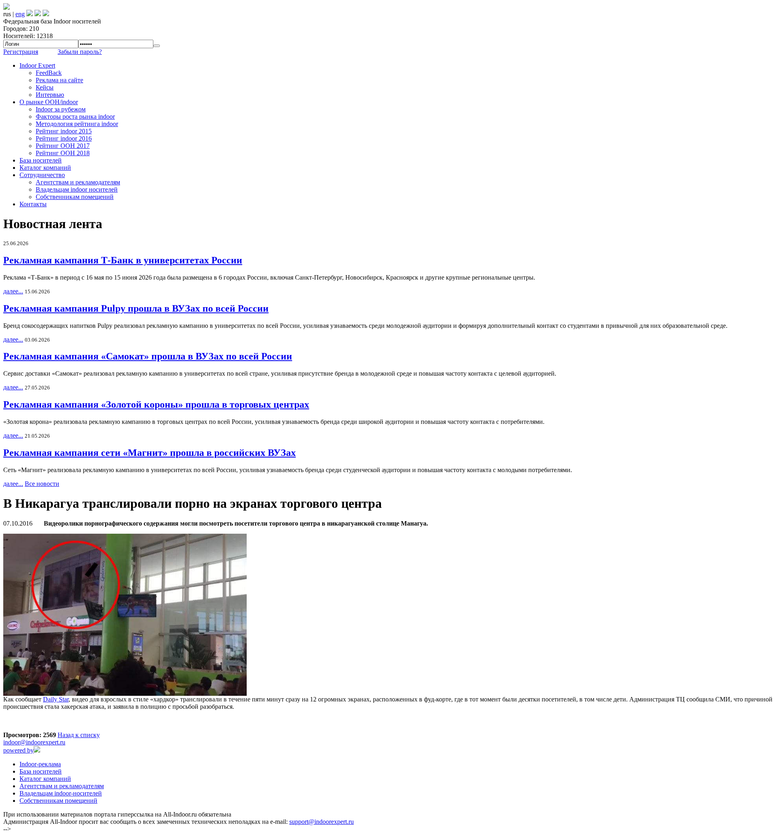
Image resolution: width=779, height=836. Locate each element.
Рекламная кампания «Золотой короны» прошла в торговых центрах (156, 404)
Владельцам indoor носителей (77, 189)
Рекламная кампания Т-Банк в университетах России (122, 260)
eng (20, 14)
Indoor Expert (37, 65)
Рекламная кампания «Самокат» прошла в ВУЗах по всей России (147, 356)
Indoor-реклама (40, 764)
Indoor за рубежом (61, 109)
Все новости (42, 483)
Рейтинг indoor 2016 (64, 138)
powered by (18, 750)
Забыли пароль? (80, 51)
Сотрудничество (42, 174)
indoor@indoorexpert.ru (34, 742)
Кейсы (45, 87)
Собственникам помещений (75, 196)
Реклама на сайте (59, 80)
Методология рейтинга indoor (77, 123)
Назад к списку (79, 734)
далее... (13, 291)
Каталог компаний (45, 167)
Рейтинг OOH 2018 (63, 153)
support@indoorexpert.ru (321, 821)
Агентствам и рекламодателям (78, 182)
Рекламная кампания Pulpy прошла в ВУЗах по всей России (136, 308)
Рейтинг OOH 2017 (63, 145)
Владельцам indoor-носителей (60, 793)
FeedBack (49, 72)
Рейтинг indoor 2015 (64, 131)
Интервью (50, 94)
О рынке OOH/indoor (48, 101)
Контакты (33, 204)
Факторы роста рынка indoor (75, 116)
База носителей (40, 160)
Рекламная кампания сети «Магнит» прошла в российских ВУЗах (149, 452)
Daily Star (56, 699)
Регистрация (20, 51)
